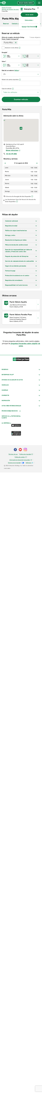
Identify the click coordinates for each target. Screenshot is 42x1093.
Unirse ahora (28, 20)
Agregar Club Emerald (28, 27)
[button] (39, 3)
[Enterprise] (3, 3)
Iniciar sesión (29, 15)
